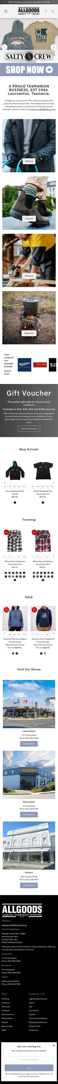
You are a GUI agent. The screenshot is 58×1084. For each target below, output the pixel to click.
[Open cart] (52, 11)
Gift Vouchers (7, 1014)
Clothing (29, 161)
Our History (34, 1010)
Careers (32, 1014)
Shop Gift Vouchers (29, 428)
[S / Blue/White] (9, 573)
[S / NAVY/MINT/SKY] (17, 576)
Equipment (29, 333)
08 (14, 486)
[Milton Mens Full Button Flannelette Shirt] (43, 541)
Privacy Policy (34, 1026)
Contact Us (33, 1030)
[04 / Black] (43, 502)
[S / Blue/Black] (24, 573)
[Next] (54, 47)
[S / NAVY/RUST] (20, 576)
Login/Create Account (38, 999)
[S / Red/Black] (6, 576)
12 (24, 486)
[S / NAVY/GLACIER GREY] (41, 653)
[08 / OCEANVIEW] (13, 653)
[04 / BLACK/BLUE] (15, 502)
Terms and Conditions (38, 1018)
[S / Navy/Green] (15, 580)
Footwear (29, 218)
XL (19, 557)
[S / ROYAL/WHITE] (6, 573)
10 (19, 486)
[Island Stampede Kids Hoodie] (15, 470)
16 (24, 634)
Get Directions (29, 743)
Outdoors (6, 1010)
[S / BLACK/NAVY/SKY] (13, 573)
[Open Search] (46, 11)
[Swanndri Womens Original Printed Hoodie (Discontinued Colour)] (15, 618)
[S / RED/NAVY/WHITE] (9, 576)
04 (5, 486)
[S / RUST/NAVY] (17, 573)
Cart (30, 1006)
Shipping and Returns (38, 1022)
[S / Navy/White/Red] (20, 573)
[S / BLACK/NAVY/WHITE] (13, 576)
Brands (5, 1022)
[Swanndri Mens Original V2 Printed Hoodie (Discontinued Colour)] (43, 618)
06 (10, 486)
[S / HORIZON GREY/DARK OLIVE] (44, 653)
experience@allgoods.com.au (42, 109)
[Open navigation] (8, 11)
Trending (29, 520)
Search (32, 1002)
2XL (24, 557)
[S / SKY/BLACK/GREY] (24, 576)
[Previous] (4, 47)
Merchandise (7, 1018)
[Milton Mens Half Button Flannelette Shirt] (15, 541)
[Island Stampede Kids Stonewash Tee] (43, 470)
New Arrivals (28, 449)
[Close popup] (53, 1045)
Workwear (29, 276)
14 (19, 634)
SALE (29, 597)
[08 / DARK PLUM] (17, 653)
